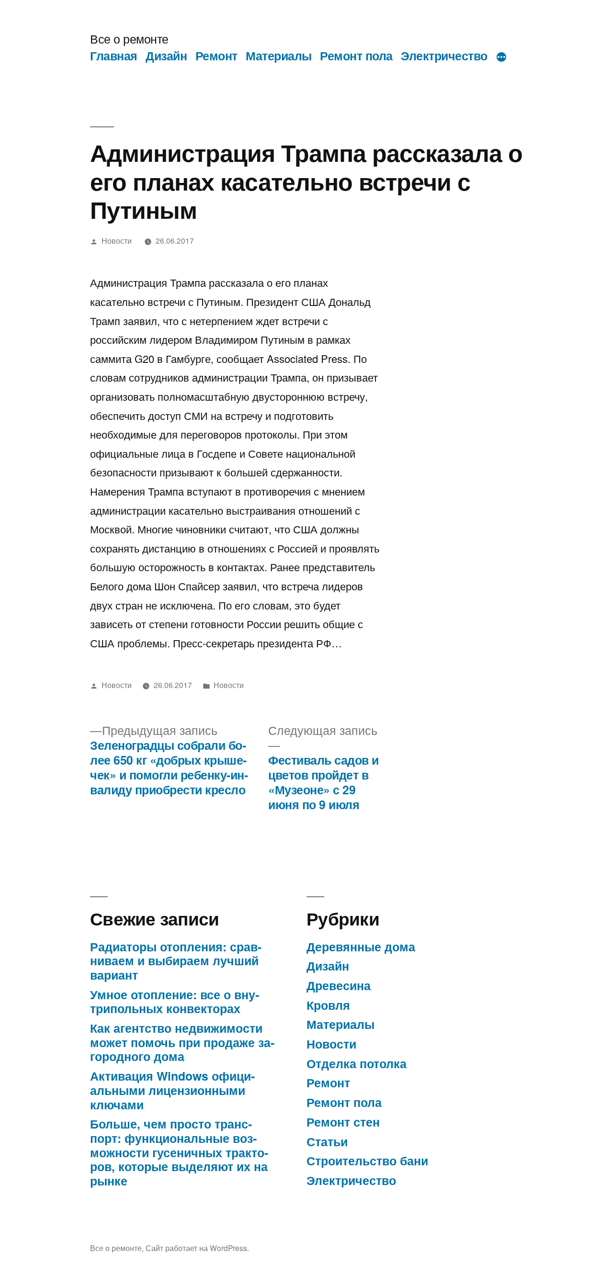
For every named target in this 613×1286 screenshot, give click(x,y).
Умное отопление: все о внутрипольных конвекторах (174, 1001)
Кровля (328, 1005)
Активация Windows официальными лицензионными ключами (172, 1090)
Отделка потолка (356, 1063)
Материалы (279, 55)
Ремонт (216, 55)
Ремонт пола (356, 55)
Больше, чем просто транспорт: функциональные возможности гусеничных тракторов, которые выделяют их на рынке (179, 1152)
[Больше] (501, 57)
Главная (113, 55)
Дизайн (166, 55)
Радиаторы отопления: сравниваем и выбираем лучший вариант (175, 960)
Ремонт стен (343, 1121)
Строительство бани (367, 1160)
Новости (117, 240)
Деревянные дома (360, 946)
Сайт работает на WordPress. (197, 1247)
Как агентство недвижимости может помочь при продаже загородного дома (182, 1042)
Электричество (444, 55)
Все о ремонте (129, 38)
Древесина (338, 985)
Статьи (327, 1141)
